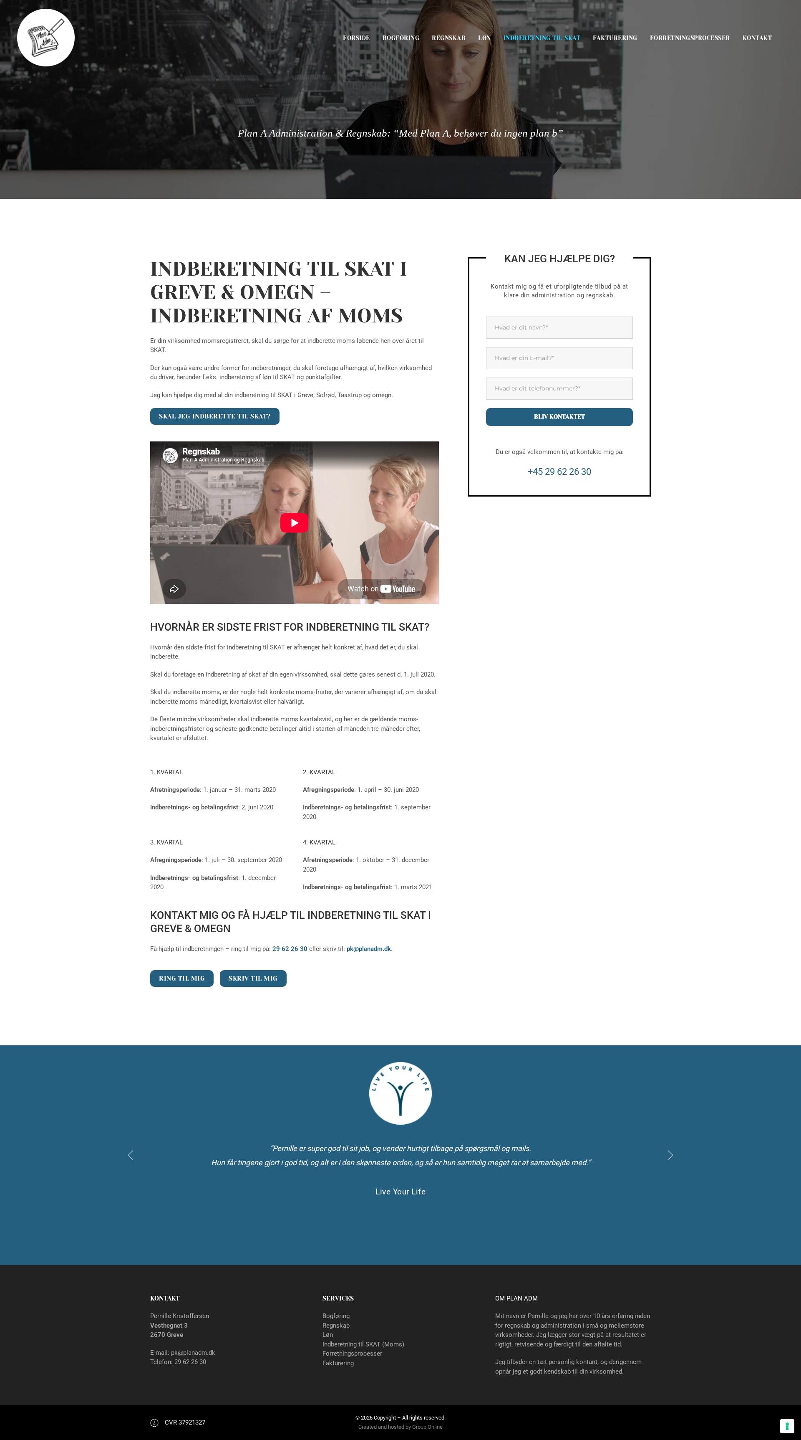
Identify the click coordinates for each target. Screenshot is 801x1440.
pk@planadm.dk (369, 949)
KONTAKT (757, 38)
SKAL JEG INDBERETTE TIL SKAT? (215, 416)
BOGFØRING (401, 38)
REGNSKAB (449, 38)
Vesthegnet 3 (169, 1325)
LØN (484, 38)
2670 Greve (166, 1335)
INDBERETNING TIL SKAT (542, 38)
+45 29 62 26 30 (559, 471)
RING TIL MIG (182, 978)
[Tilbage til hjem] (46, 38)
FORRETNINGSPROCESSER (690, 38)
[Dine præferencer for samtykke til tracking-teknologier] (787, 1426)
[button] (130, 1155)
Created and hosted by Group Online (400, 1427)
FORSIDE (356, 38)
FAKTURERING (615, 38)
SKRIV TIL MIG (253, 978)
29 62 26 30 (190, 1362)
